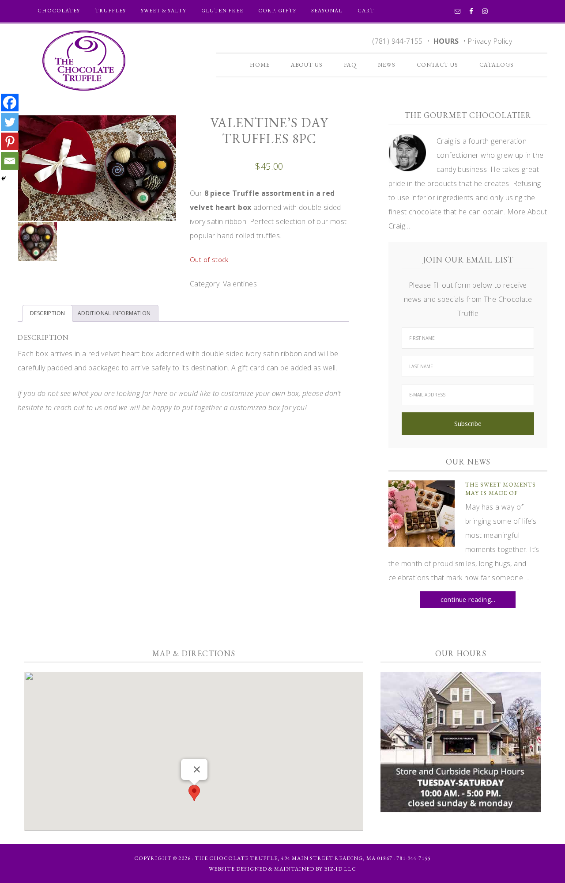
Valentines (240, 284)
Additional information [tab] (114, 313)
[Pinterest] (10, 141)
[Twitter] (10, 122)
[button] (194, 793)
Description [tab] (47, 313)
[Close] (196, 769)
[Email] (10, 161)
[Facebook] (10, 102)
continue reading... (468, 599)
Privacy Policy (489, 41)
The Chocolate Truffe (84, 60)
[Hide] (3, 178)
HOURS (446, 41)
